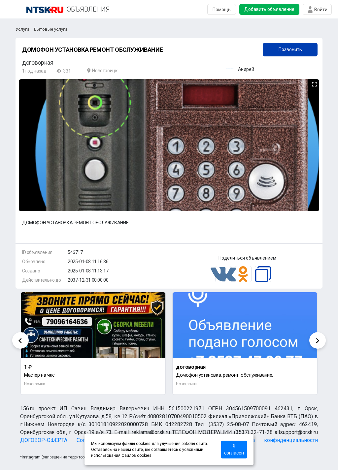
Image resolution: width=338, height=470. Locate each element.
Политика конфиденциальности (274, 440)
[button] (313, 84)
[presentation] (20, 340)
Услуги (22, 29)
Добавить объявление (269, 9)
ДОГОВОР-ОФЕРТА (43, 440)
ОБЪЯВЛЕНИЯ (88, 9)
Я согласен (234, 449)
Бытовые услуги (50, 29)
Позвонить (290, 49)
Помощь (222, 9)
